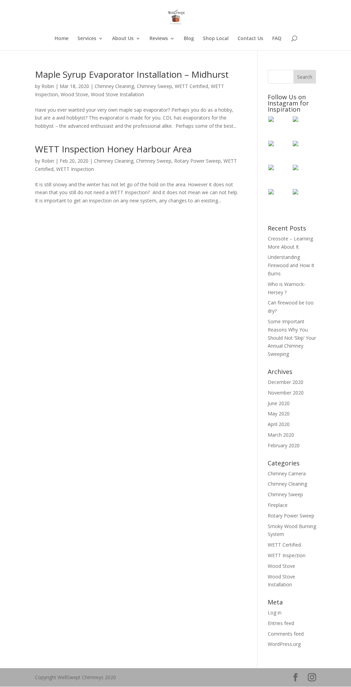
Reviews (158, 38)
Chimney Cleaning (114, 86)
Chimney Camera (287, 473)
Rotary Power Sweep (197, 161)
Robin (47, 86)
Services (86, 38)
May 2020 (279, 413)
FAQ (276, 38)
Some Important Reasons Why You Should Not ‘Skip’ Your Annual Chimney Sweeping (292, 337)
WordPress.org (284, 644)
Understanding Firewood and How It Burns (291, 265)
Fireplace (278, 505)
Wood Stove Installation (117, 94)
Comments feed (286, 633)
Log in (274, 612)
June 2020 (279, 403)
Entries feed (281, 623)
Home (62, 38)
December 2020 (285, 382)
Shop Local (216, 38)
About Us (123, 38)
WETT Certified (191, 86)
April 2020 (279, 424)
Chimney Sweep (154, 86)
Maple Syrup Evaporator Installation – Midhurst (132, 74)
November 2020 (286, 392)
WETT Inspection (75, 169)
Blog (189, 38)
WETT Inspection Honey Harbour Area (113, 149)
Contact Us (250, 38)
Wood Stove (74, 94)
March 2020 (281, 435)
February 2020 (284, 445)
